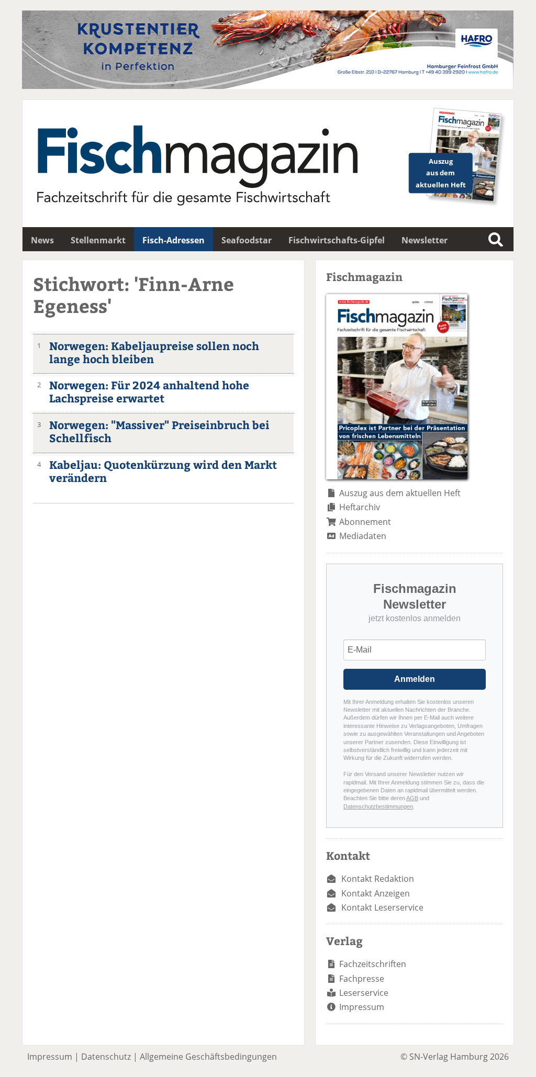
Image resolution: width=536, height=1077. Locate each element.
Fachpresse (361, 978)
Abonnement (365, 522)
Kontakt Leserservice (382, 907)
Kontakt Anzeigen (375, 893)
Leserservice (363, 993)
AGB (412, 798)
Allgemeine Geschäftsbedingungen (208, 1056)
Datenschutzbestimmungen (378, 806)
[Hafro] (267, 86)
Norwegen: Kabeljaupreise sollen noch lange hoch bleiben (154, 352)
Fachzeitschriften (372, 964)
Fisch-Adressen (173, 240)
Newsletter (424, 240)
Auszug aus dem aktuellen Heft (400, 493)
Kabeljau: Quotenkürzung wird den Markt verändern (163, 471)
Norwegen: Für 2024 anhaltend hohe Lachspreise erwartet (149, 391)
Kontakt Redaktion (377, 878)
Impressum (361, 1007)
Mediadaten (362, 536)
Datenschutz (106, 1056)
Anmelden (414, 679)
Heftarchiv (359, 507)
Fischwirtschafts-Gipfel (336, 240)
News (42, 240)
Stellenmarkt (98, 240)
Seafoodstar (246, 240)
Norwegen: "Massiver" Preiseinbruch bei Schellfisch (159, 431)
